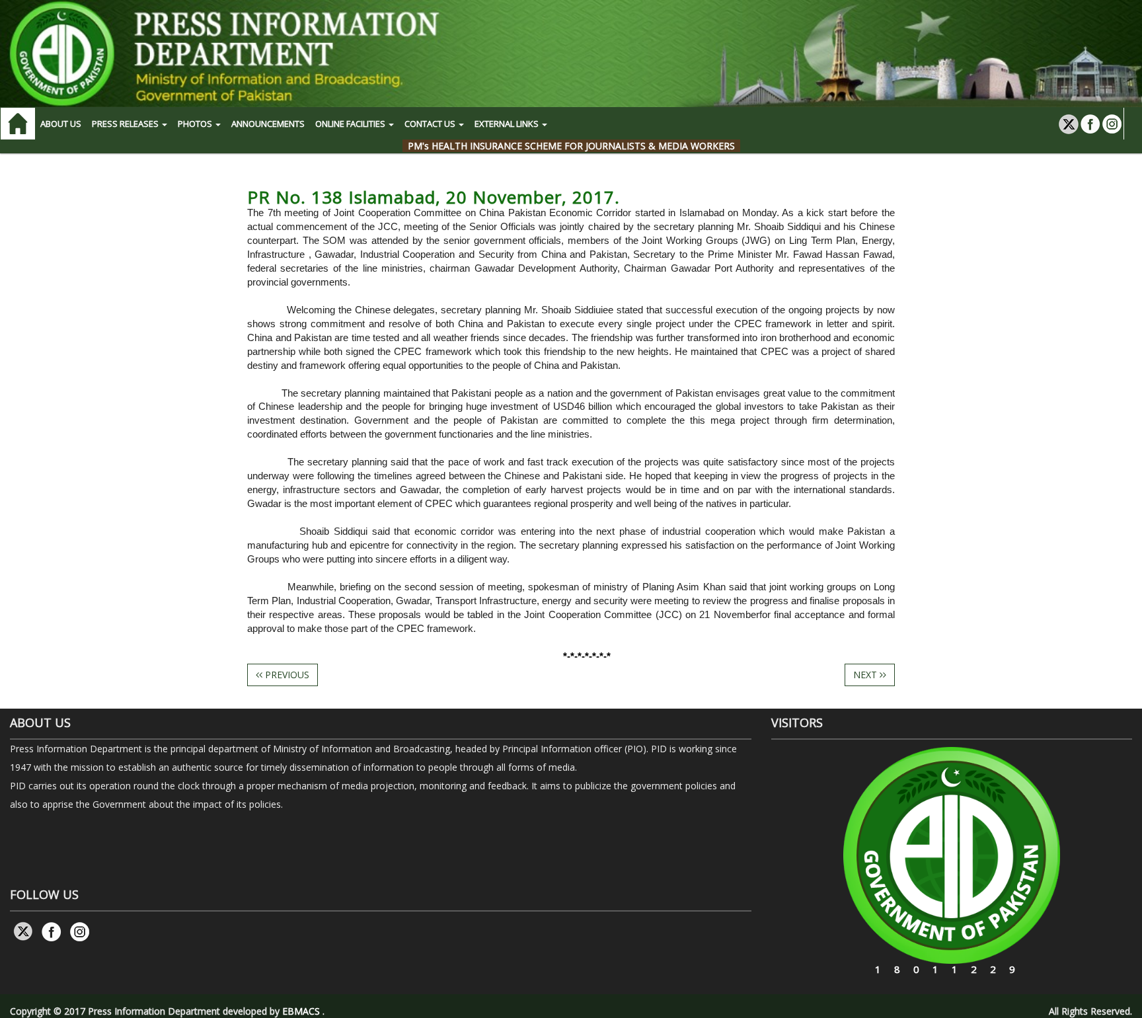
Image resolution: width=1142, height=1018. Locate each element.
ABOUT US (60, 124)
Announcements (268, 124)
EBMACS (301, 1011)
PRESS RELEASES (126, 124)
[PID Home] (571, 53)
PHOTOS (196, 124)
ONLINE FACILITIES (351, 124)
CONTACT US (430, 124)
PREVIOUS (285, 674)
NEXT (866, 674)
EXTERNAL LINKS (508, 124)
